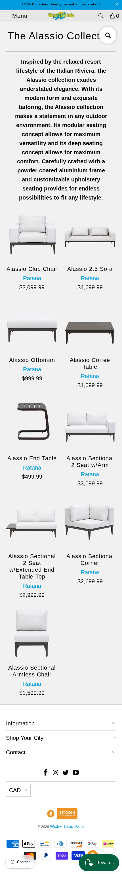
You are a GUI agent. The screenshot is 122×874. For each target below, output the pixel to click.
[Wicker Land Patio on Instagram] (55, 773)
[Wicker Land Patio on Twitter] (66, 773)
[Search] (101, 16)
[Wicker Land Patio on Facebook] (45, 773)
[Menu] (3, 16)
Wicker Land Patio (67, 826)
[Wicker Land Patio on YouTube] (76, 773)
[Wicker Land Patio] (61, 16)
